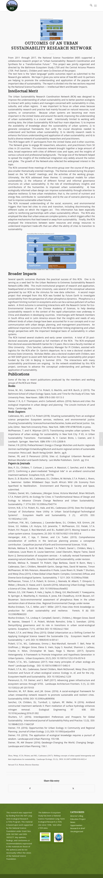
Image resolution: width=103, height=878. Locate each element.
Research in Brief (77, 828)
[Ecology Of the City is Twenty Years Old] (101, 439)
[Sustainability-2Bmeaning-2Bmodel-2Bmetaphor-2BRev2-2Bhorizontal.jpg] (51, 29)
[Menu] (95, 5)
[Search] (89, 5)
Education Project (78, 819)
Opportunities (76, 825)
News (72, 822)
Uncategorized (76, 831)
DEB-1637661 (12, 834)
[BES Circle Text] (12, 5)
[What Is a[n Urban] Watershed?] (2, 439)
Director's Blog (76, 816)
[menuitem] (89, 5)
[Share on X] (73, 788)
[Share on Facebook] (30, 788)
